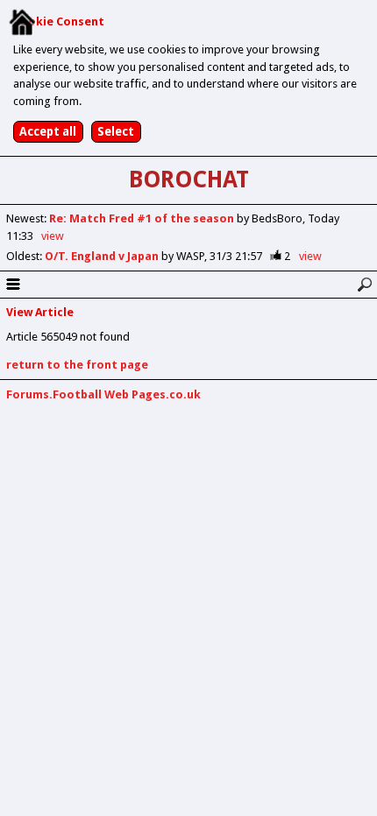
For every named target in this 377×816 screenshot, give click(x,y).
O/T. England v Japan (103, 256)
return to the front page (77, 364)
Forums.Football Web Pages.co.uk (103, 394)
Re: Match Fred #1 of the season (143, 218)
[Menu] (12, 284)
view (52, 236)
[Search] (364, 284)
